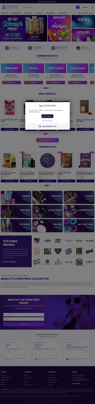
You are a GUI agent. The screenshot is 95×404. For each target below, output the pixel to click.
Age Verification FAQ (47, 120)
